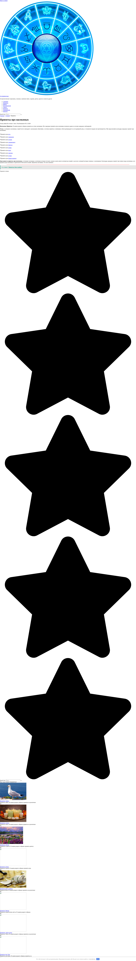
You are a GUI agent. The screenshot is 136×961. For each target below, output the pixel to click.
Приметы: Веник (4, 910)
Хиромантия (6, 110)
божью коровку (12, 158)
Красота (5, 111)
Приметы (5, 103)
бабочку (10, 145)
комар (9, 147)
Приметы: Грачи (4, 866)
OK (98, 959)
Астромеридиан (4, 96)
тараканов (11, 137)
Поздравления (7, 105)
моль (9, 150)
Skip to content (3, 0)
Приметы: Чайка (4, 801)
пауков (10, 139)
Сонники (5, 101)
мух (9, 134)
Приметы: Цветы (4, 845)
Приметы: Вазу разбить (6, 888)
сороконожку (11, 142)
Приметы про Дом (5, 954)
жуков (10, 155)
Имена (5, 104)
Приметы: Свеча (4, 823)
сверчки (10, 153)
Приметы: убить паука (6, 932)
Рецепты (5, 108)
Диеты (5, 107)
